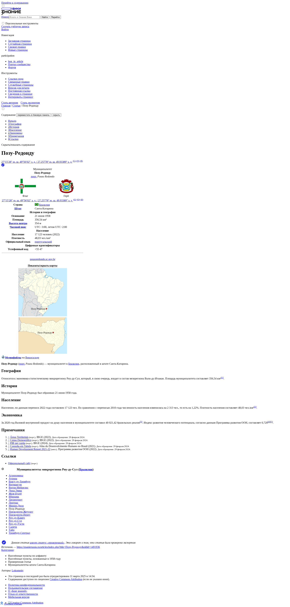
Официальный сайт (19, 463)
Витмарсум (15, 484)
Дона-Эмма (15, 490)
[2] (255, 407)
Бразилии (73, 363)
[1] (222, 377)
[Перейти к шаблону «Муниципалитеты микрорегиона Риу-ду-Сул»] (3, 469)
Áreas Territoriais (19, 437)
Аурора (13, 478)
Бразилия (85, 469)
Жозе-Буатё (15, 493)
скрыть (56, 115)
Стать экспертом (30, 102)
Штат (17, 208)
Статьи (16, 105)
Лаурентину (15, 499)
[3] (141, 422)
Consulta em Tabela (20, 446)
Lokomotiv (17, 570)
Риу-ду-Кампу (17, 517)
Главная (5, 105)
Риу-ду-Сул (15, 520)
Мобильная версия (18, 597)
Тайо (11, 529)
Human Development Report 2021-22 (30, 449)
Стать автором (9, 102)
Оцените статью (13, 603)
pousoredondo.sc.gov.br (42, 259)
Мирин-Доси (16, 505)
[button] (3, 23)
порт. (34, 176)
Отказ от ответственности (23, 594)
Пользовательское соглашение (25, 588)
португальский (43, 241)
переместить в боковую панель (34, 115)
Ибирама (14, 496)
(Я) (81, 161)
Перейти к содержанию (14, 2)
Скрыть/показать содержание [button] (18, 144)
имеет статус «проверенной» (47, 542)
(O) (77, 161)
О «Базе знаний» (17, 591)
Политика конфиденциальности (26, 585)
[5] (271, 422)
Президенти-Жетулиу (21, 511)
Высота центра (18, 223)
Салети (13, 526)
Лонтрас (13, 502)
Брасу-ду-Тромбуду (20, 481)
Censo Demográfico (20, 440)
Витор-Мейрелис (18, 487)
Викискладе (32, 357)
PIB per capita (17, 443)
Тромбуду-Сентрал (19, 532)
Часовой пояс (18, 227)
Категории (7, 550)
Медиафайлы (13, 357)
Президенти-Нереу (19, 514)
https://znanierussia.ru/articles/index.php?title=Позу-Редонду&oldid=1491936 (58, 547)
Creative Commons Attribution (66, 579)
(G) (74, 161)
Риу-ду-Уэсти (16, 523)
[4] (269, 422)
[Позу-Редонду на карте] (42, 315)
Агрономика (16, 475)
